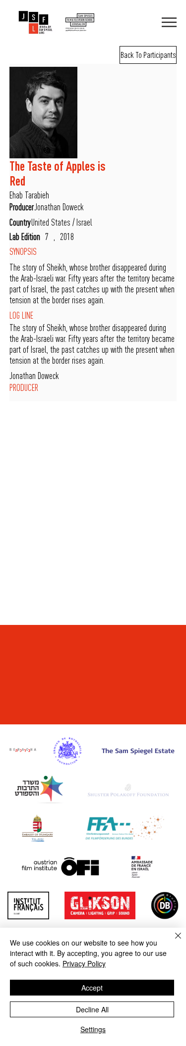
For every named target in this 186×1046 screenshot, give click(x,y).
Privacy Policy (84, 963)
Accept (92, 988)
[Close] (172, 941)
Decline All (92, 1009)
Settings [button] (93, 1029)
